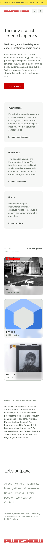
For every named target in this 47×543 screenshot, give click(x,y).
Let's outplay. (14, 86)
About (8, 483)
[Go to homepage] (16, 11)
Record (19, 493)
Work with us (24, 497)
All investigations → (34, 250)
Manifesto (33, 483)
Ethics (30, 493)
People (8, 497)
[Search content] (34, 11)
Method (19, 483)
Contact (9, 502)
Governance (31, 488)
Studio (8, 493)
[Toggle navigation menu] (40, 11)
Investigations (12, 488)
